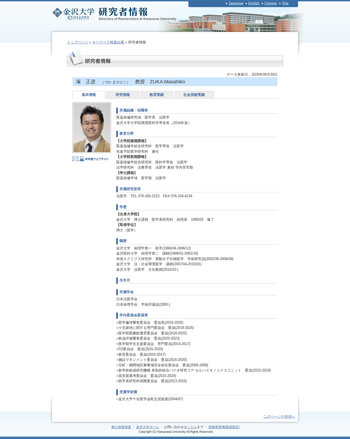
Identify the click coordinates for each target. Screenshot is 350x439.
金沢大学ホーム (147, 427)
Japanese (236, 3)
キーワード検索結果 (108, 42)
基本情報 (89, 95)
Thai (285, 3)
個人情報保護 (121, 427)
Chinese (270, 3)
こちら (192, 427)
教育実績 (157, 95)
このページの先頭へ (279, 416)
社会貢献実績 (194, 95)
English (253, 3)
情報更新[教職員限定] (224, 427)
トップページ (77, 42)
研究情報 (123, 95)
